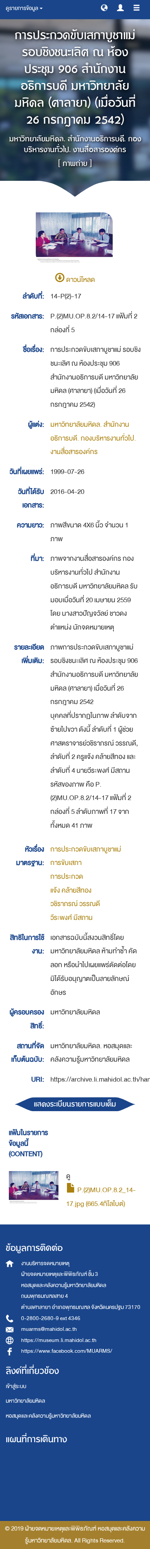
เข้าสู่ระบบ (16, 1386)
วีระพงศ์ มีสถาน (71, 918)
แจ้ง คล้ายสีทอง (71, 890)
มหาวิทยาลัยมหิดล (25, 1401)
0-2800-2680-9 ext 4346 (50, 1318)
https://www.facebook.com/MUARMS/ (66, 1351)
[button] (104, 7)
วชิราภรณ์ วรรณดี (75, 904)
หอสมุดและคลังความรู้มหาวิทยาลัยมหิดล (48, 1416)
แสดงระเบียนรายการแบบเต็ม (75, 1104)
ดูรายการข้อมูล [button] (22, 8)
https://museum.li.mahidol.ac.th (59, 1340)
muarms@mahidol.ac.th (49, 1329)
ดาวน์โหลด (80, 280)
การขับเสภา (66, 863)
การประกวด (66, 877)
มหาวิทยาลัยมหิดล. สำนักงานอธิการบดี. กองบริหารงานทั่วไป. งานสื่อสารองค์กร (93, 438)
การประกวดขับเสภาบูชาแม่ (85, 849)
